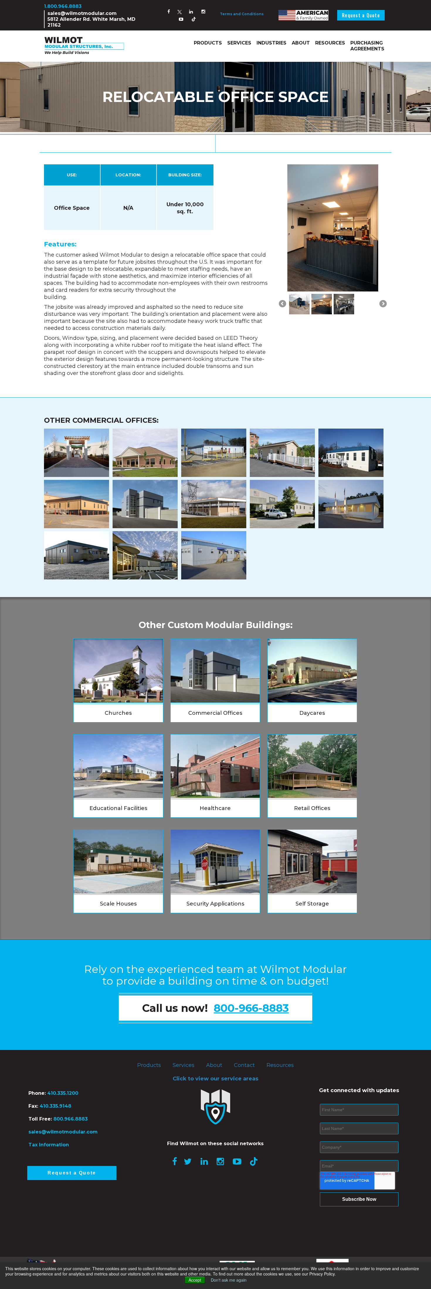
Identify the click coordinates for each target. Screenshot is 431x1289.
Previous (283, 237)
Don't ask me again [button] (229, 1280)
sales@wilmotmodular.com (82, 13)
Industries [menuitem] (271, 43)
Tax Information (48, 1145)
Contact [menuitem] (244, 1065)
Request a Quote (361, 15)
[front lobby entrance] (321, 234)
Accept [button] (195, 1280)
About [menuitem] (301, 43)
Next (382, 237)
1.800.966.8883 (63, 6)
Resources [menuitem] (330, 43)
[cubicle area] (344, 234)
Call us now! (215, 1008)
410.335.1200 (62, 1093)
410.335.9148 (54, 1106)
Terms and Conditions (242, 14)
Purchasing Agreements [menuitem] (367, 46)
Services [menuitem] (239, 43)
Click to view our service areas (215, 1078)
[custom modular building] (299, 234)
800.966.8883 (70, 1119)
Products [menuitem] (208, 43)
